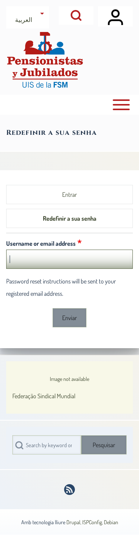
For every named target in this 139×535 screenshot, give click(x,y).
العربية (23, 19)
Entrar (69, 194)
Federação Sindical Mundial (43, 396)
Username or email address (41, 243)
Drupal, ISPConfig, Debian (92, 522)
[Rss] (69, 489)
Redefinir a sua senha (70, 218)
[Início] (44, 60)
